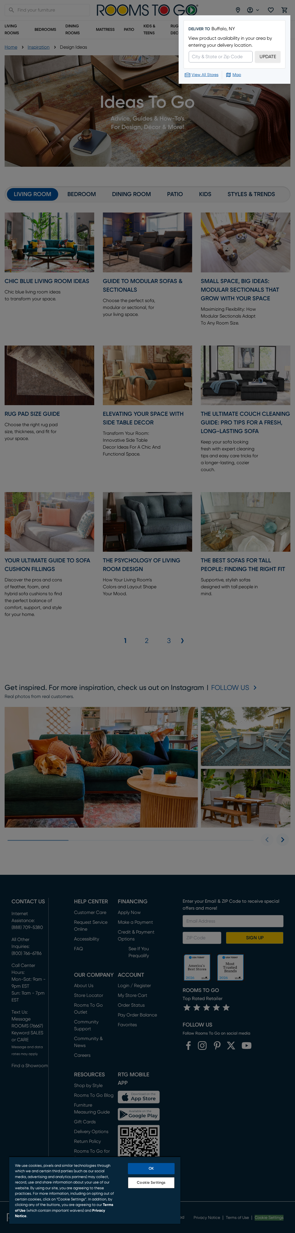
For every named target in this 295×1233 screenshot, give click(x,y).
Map (236, 75)
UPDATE (268, 56)
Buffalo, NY (223, 28)
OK (151, 1169)
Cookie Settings (151, 1183)
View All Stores (205, 75)
